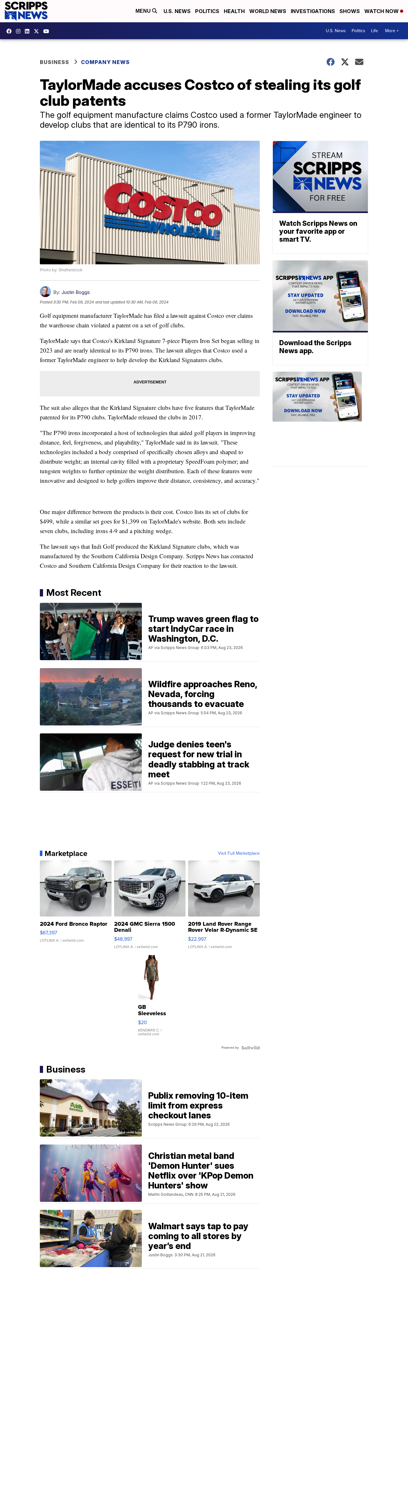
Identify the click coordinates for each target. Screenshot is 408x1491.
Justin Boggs (76, 292)
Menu (143, 11)
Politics (207, 11)
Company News (105, 62)
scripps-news (29, 31)
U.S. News (177, 11)
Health (234, 11)
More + (392, 30)
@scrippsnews (47, 31)
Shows (349, 11)
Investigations (313, 11)
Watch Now (382, 11)
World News (267, 11)
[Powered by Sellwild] (250, 1047)
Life (374, 30)
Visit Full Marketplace (239, 853)
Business (54, 62)
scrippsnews (10, 31)
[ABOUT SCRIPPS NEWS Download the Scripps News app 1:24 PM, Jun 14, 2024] (320, 419)
